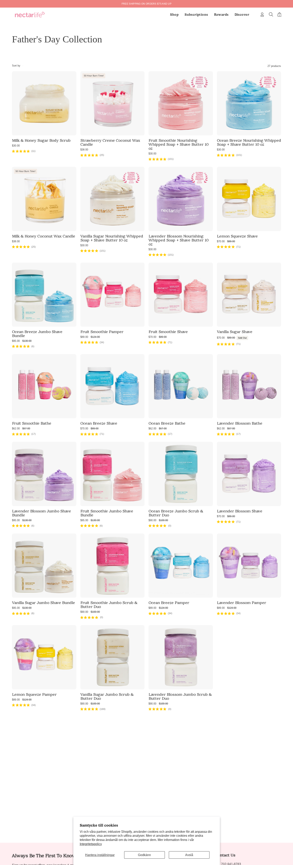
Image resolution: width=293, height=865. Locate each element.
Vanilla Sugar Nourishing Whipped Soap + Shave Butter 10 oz (111, 238)
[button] (196, 15)
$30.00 (16, 145)
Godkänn (144, 855)
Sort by (16, 65)
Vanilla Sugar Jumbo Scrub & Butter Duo (107, 696)
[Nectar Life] (30, 15)
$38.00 (84, 149)
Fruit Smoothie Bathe (31, 423)
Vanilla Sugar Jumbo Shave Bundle (43, 603)
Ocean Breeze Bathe (166, 423)
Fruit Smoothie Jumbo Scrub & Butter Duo (108, 605)
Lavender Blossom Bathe (239, 423)
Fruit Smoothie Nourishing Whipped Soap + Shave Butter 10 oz (178, 144)
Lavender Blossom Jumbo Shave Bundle (41, 513)
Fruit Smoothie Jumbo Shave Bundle (106, 513)
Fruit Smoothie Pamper (101, 332)
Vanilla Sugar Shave (234, 332)
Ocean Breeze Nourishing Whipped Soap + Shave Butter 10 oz (249, 142)
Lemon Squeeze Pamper (34, 694)
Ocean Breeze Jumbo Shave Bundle (37, 334)
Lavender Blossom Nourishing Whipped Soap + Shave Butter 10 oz (178, 240)
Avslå (189, 855)
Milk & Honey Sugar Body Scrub (41, 140)
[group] (146, 4)
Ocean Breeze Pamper (168, 603)
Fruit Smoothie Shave (168, 332)
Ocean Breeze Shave (98, 423)
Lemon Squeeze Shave (237, 236)
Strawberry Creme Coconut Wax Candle (110, 142)
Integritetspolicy (91, 844)
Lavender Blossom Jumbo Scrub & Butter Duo (180, 696)
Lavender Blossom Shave (239, 511)
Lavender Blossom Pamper (241, 603)
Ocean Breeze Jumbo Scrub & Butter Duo (175, 513)
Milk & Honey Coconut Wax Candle (43, 236)
